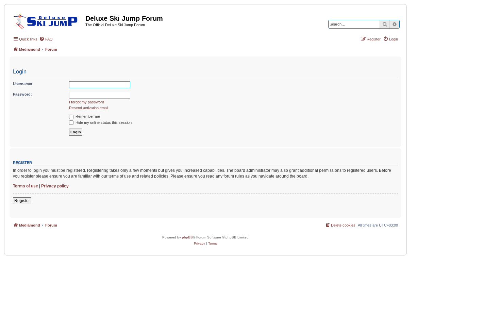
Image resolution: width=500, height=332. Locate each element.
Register (22, 200)
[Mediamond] (47, 20)
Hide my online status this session (103, 122)
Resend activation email (88, 108)
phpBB (187, 237)
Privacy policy (55, 186)
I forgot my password (86, 102)
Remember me (87, 116)
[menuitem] (46, 39)
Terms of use (25, 186)
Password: (22, 94)
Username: (22, 84)
